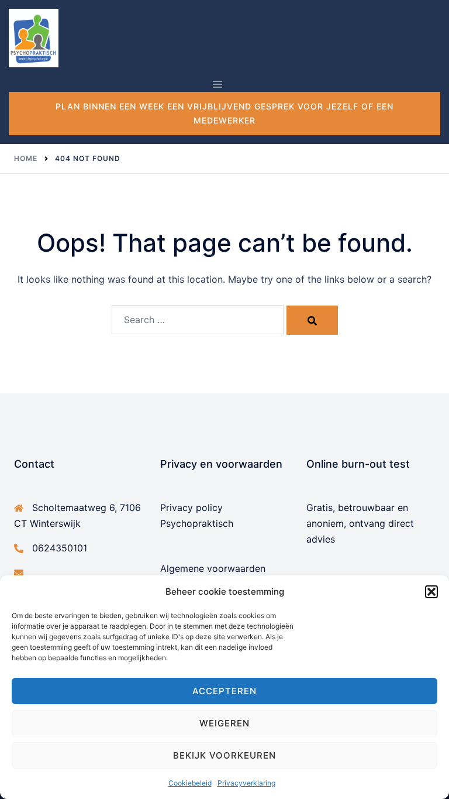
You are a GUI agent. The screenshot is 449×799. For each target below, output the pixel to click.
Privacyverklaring (246, 783)
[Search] (312, 320)
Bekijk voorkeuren (224, 755)
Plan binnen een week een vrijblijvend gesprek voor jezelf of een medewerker (224, 113)
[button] (431, 592)
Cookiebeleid (190, 783)
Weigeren (224, 723)
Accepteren (224, 691)
